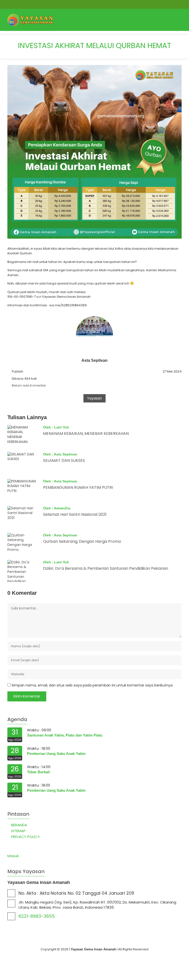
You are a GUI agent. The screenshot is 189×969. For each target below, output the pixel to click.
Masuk (13, 855)
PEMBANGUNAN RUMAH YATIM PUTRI (78, 487)
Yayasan (94, 398)
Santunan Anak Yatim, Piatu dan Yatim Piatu (64, 735)
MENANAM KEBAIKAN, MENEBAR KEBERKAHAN (86, 433)
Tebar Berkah (38, 772)
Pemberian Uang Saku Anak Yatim (56, 753)
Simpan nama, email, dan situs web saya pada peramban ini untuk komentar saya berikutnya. (92, 685)
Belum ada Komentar (29, 385)
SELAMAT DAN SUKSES (64, 460)
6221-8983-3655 (36, 916)
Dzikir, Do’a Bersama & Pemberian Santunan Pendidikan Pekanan (105, 568)
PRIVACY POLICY (25, 836)
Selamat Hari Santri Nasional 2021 (75, 514)
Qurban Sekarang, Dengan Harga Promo (82, 541)
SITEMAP (18, 830)
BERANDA (19, 824)
